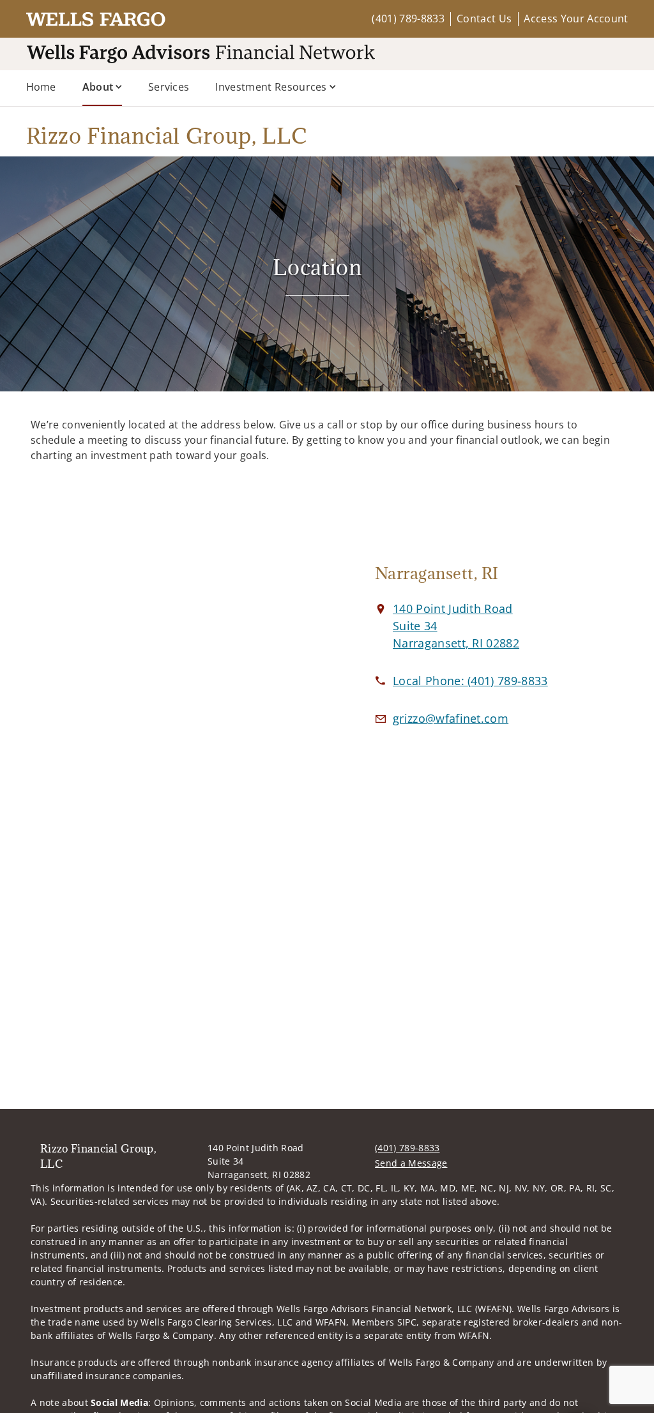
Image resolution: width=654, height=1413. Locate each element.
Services (169, 87)
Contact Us (484, 18)
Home (41, 87)
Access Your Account (576, 18)
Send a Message (411, 1163)
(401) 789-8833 (408, 18)
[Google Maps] (174, 657)
